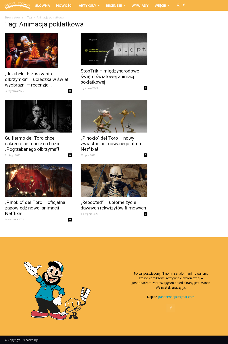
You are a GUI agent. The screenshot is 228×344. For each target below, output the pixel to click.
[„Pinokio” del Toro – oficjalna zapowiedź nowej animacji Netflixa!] (38, 180)
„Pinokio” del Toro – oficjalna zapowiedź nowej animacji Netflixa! (35, 208)
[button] (179, 5)
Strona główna (14, 17)
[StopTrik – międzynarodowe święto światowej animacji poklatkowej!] (114, 49)
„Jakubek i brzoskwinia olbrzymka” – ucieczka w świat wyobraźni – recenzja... (37, 79)
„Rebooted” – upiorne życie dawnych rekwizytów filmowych (113, 205)
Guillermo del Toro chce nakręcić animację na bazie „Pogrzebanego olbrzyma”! (32, 143)
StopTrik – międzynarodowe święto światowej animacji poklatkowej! (110, 76)
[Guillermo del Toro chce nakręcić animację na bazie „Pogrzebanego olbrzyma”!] (38, 116)
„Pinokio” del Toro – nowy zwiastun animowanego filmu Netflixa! (111, 143)
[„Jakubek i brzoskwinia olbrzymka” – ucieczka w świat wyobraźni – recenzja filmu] (38, 50)
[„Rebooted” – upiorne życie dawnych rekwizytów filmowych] (114, 180)
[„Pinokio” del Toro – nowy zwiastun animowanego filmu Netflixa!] (114, 116)
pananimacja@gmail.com (176, 297)
